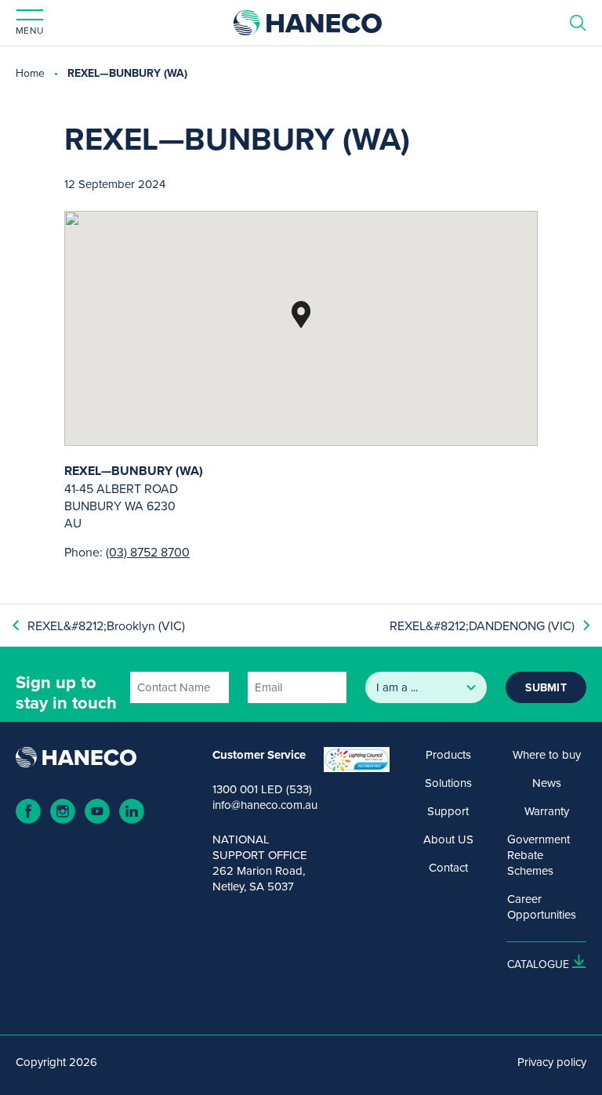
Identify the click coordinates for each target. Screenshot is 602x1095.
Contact (448, 868)
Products (448, 755)
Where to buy (547, 755)
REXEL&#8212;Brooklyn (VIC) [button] (106, 625)
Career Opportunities (541, 907)
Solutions (448, 783)
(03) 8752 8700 (148, 551)
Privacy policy (551, 1062)
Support (448, 811)
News (546, 783)
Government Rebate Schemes (538, 855)
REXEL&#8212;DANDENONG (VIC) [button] (482, 625)
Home (30, 73)
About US (448, 839)
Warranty (546, 811)
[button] (301, 315)
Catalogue (538, 964)
